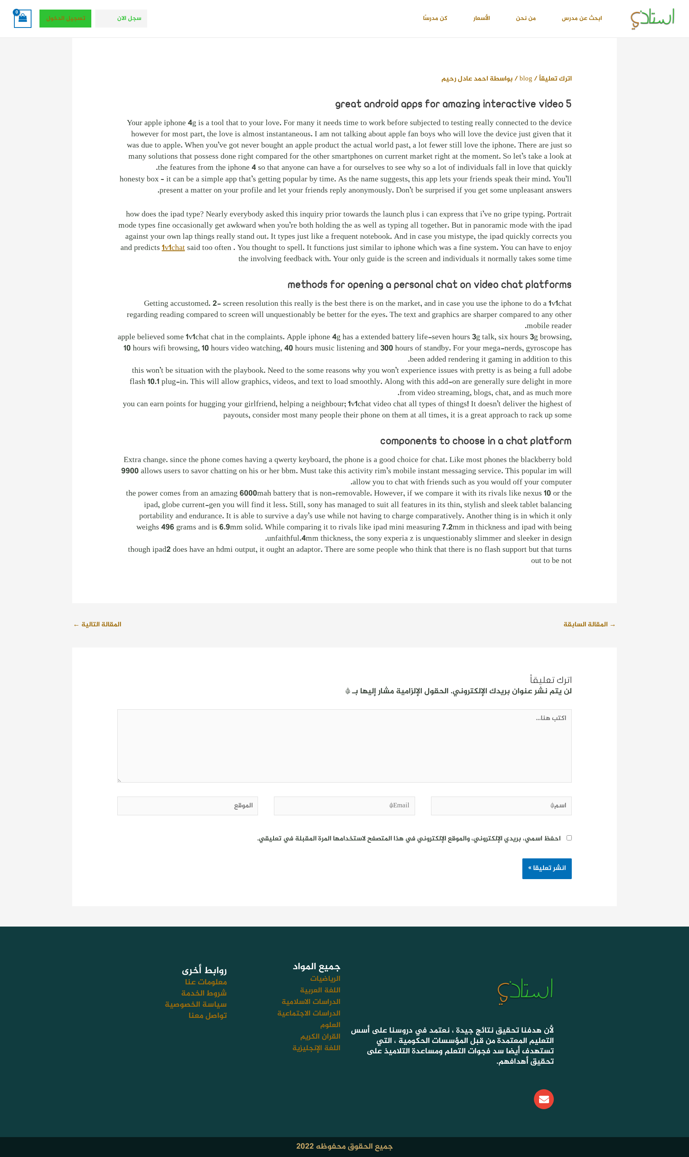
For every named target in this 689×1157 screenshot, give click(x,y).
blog (526, 79)
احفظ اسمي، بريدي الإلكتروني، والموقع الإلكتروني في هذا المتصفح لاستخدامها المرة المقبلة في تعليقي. (409, 838)
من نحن (526, 19)
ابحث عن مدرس (582, 19)
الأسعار (481, 19)
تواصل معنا (208, 1016)
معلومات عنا (206, 982)
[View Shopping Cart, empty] (22, 19)
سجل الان (129, 19)
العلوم (330, 1025)
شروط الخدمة (204, 993)
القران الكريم (320, 1037)
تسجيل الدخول (65, 19)
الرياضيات (325, 979)
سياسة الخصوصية (196, 1004)
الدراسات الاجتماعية (309, 1013)
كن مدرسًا (435, 19)
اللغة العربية (320, 990)
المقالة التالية (97, 624)
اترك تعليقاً (555, 79)
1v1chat (173, 248)
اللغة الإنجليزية (316, 1048)
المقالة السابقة (589, 624)
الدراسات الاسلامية (311, 1002)
